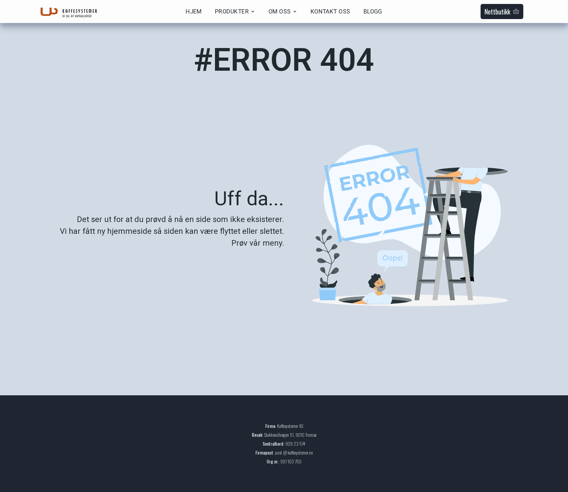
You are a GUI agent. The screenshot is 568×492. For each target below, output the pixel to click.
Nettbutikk (497, 11)
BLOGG (373, 11)
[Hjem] (71, 11)
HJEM (194, 11)
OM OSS (280, 11)
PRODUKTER (232, 11)
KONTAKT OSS (330, 11)
